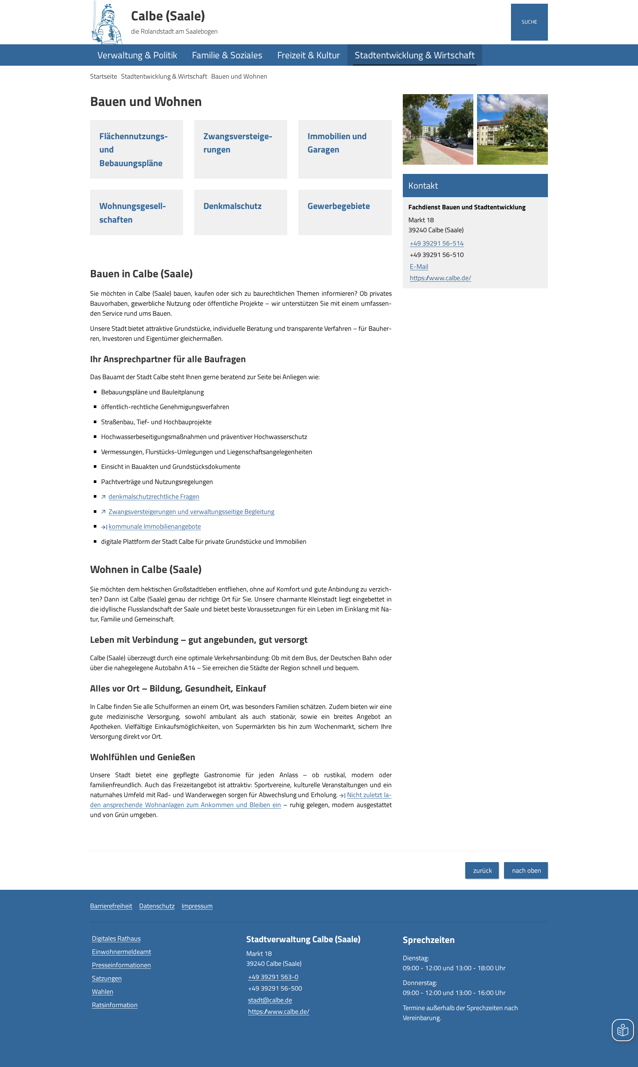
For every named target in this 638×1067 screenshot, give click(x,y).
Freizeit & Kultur (308, 55)
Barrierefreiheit (111, 906)
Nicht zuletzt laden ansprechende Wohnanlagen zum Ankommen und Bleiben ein (241, 800)
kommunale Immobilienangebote (155, 526)
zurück (482, 870)
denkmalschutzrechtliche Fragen (154, 496)
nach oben (526, 870)
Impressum (197, 906)
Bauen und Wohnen (239, 76)
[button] (438, 129)
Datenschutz (157, 906)
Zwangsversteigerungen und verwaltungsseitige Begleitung (191, 512)
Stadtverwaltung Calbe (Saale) (303, 939)
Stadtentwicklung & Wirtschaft (415, 55)
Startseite (103, 76)
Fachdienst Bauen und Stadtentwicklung (467, 207)
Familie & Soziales (227, 55)
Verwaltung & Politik (137, 55)
